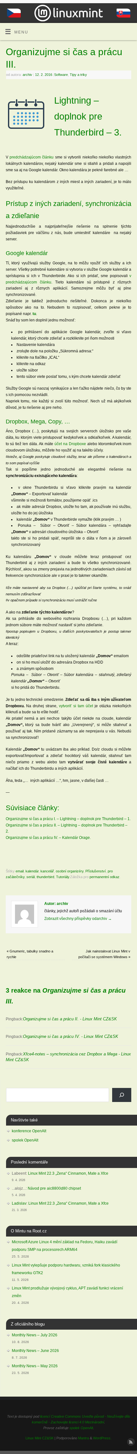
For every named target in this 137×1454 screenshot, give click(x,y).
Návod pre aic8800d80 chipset (54, 1188)
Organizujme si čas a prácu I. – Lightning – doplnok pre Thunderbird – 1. (68, 819)
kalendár (32, 871)
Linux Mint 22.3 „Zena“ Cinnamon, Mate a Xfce (68, 1173)
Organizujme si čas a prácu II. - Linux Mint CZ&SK (70, 1019)
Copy (54, 421)
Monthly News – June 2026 (35, 1350)
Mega (38, 421)
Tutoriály (62, 877)
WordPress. (102, 1438)
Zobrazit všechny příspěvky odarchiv (78, 918)
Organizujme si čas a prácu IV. (32, 837)
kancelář (47, 871)
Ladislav (19, 1203)
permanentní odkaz (104, 877)
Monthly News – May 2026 (35, 1366)
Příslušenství (95, 871)
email (20, 871)
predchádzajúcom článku (32, 157)
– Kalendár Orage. (74, 837)
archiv (27, 75)
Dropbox (16, 421)
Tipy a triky (78, 75)
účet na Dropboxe (70, 444)
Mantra (83, 1438)
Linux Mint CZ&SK (39, 1438)
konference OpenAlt (29, 1131)
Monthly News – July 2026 (34, 1335)
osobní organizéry (69, 871)
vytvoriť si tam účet (77, 706)
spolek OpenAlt (25, 1140)
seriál (30, 877)
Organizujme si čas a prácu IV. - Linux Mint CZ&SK (70, 1036)
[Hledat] (121, 1095)
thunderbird (45, 877)
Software (61, 75)
